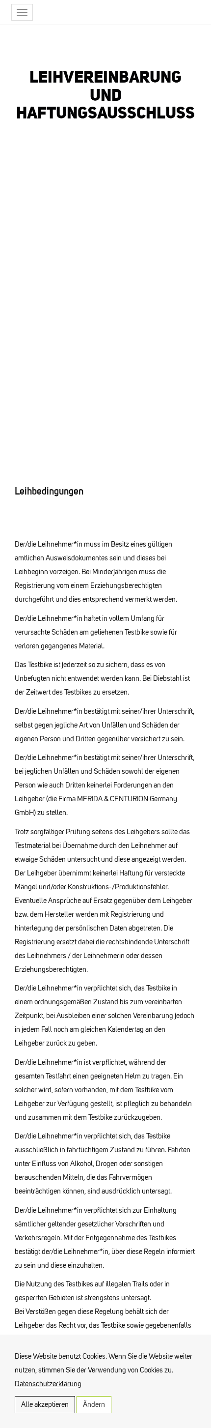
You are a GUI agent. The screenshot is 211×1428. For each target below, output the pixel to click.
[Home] (139, 12)
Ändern (94, 1404)
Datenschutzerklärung (48, 1383)
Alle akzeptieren (45, 1404)
